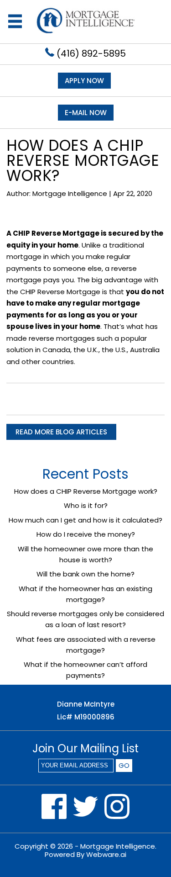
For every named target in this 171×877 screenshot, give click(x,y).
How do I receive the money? (85, 534)
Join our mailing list (85, 749)
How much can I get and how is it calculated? (85, 520)
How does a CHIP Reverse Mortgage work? (85, 491)
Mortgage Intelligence (117, 846)
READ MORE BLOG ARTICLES (61, 432)
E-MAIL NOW (86, 112)
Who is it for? (86, 505)
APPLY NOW (84, 80)
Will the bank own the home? (85, 574)
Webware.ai (106, 854)
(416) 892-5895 (90, 53)
